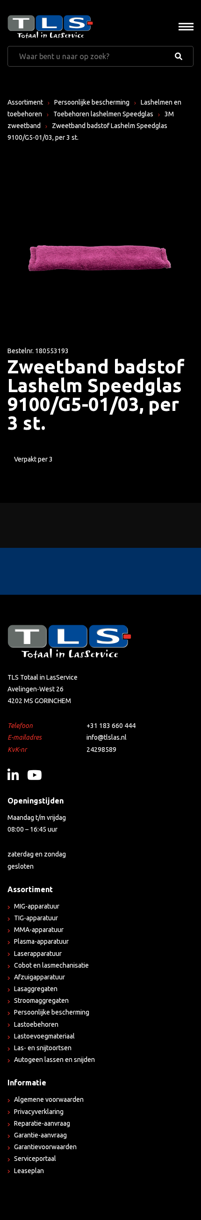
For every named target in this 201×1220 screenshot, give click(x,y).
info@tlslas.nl (106, 737)
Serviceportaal (35, 1158)
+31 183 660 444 (111, 725)
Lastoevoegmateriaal (44, 1036)
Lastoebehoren (36, 1024)
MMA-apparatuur (39, 929)
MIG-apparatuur (36, 906)
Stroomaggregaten (41, 1000)
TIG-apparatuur (36, 918)
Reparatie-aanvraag (42, 1123)
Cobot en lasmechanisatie (51, 965)
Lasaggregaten (35, 989)
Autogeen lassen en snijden (54, 1059)
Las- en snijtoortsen (43, 1048)
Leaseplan (29, 1171)
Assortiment (25, 102)
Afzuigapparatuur (39, 977)
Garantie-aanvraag (40, 1135)
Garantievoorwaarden (45, 1147)
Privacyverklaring (39, 1111)
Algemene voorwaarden (49, 1099)
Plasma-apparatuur (41, 941)
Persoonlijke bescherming (91, 102)
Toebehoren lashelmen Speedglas (103, 114)
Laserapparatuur (38, 953)
